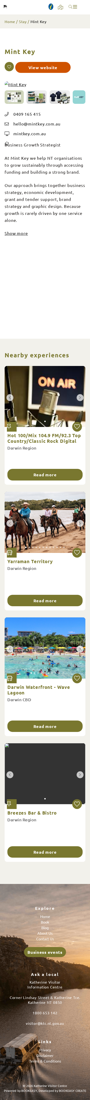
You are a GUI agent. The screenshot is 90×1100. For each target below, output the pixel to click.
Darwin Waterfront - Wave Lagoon (38, 690)
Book (45, 922)
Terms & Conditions (45, 1061)
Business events (45, 952)
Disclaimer (45, 1055)
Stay (23, 21)
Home (10, 21)
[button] (9, 66)
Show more (16, 233)
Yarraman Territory (30, 561)
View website (43, 67)
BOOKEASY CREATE (72, 1091)
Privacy (45, 1049)
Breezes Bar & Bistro (32, 813)
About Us (45, 933)
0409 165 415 (27, 114)
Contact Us (45, 938)
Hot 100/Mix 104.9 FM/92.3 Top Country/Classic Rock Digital (44, 438)
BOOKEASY (29, 1091)
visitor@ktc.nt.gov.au (45, 1023)
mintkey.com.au (29, 133)
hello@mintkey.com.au (36, 123)
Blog (45, 927)
